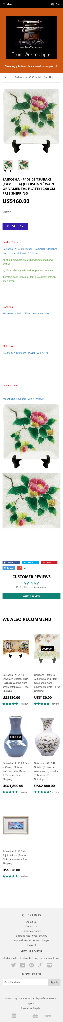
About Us (31, 921)
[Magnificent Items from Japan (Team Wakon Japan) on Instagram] (49, 966)
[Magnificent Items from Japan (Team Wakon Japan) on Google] (40, 966)
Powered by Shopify (30, 1008)
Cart (57, 4)
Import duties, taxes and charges (32, 940)
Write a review (31, 596)
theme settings (51, 958)
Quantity (7, 211)
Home (5, 77)
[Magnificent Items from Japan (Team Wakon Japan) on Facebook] (22, 966)
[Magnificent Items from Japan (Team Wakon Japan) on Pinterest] (31, 966)
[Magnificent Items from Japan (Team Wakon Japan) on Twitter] (13, 966)
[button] (10, 703)
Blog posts (31, 945)
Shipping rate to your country (31, 935)
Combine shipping (31, 931)
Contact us (31, 926)
